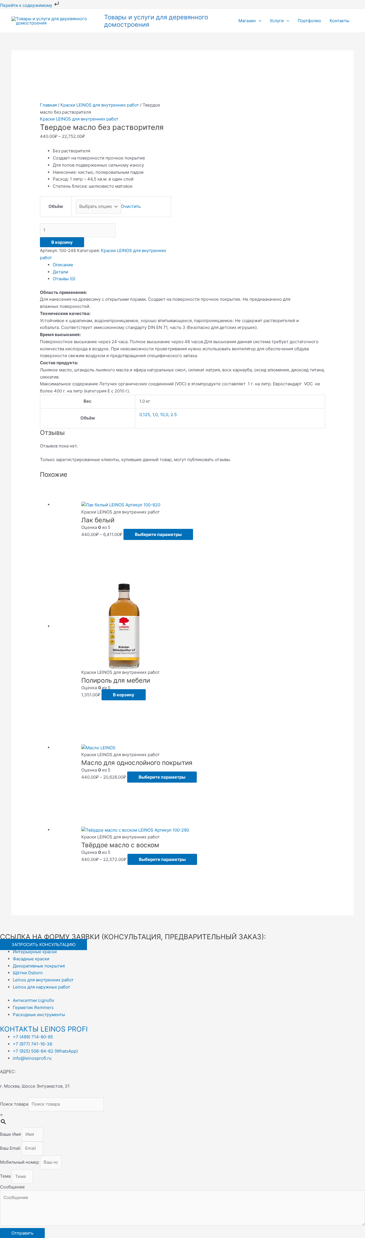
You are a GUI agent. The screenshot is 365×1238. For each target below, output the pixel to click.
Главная (48, 105)
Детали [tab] (60, 272)
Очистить (131, 206)
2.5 (174, 414)
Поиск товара (14, 1104)
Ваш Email (11, 1148)
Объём (55, 206)
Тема (6, 1176)
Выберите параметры (158, 534)
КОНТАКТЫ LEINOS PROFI (44, 1029)
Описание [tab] (63, 264)
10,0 (164, 414)
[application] (258, 21)
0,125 (144, 414)
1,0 (155, 414)
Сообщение (12, 1187)
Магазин (247, 20)
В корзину (62, 242)
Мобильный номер (20, 1162)
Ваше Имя (11, 1134)
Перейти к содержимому (26, 5)
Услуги (277, 20)
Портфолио (309, 20)
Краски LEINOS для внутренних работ (99, 105)
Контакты (339, 20)
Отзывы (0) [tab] (64, 278)
